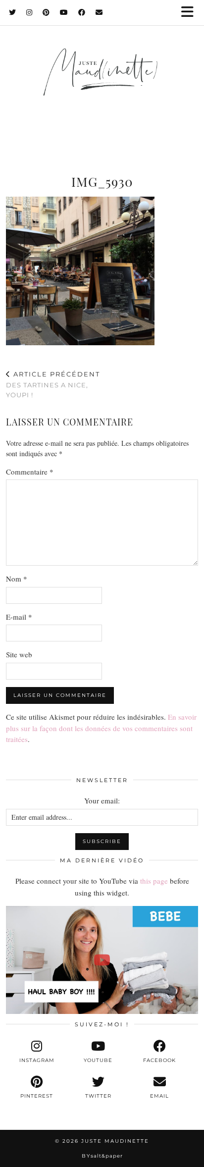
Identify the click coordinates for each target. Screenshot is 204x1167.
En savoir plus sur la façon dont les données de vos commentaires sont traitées (101, 728)
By (102, 1156)
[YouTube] (64, 12)
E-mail (19, 617)
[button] (191, 12)
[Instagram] (29, 12)
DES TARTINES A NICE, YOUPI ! (53, 384)
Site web (19, 654)
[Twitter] (12, 12)
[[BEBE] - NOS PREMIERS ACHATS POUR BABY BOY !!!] (102, 960)
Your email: (102, 800)
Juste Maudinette (115, 1141)
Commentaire (29, 472)
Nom (16, 579)
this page (154, 881)
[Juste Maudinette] (102, 82)
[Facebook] (82, 12)
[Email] (99, 12)
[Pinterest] (46, 12)
